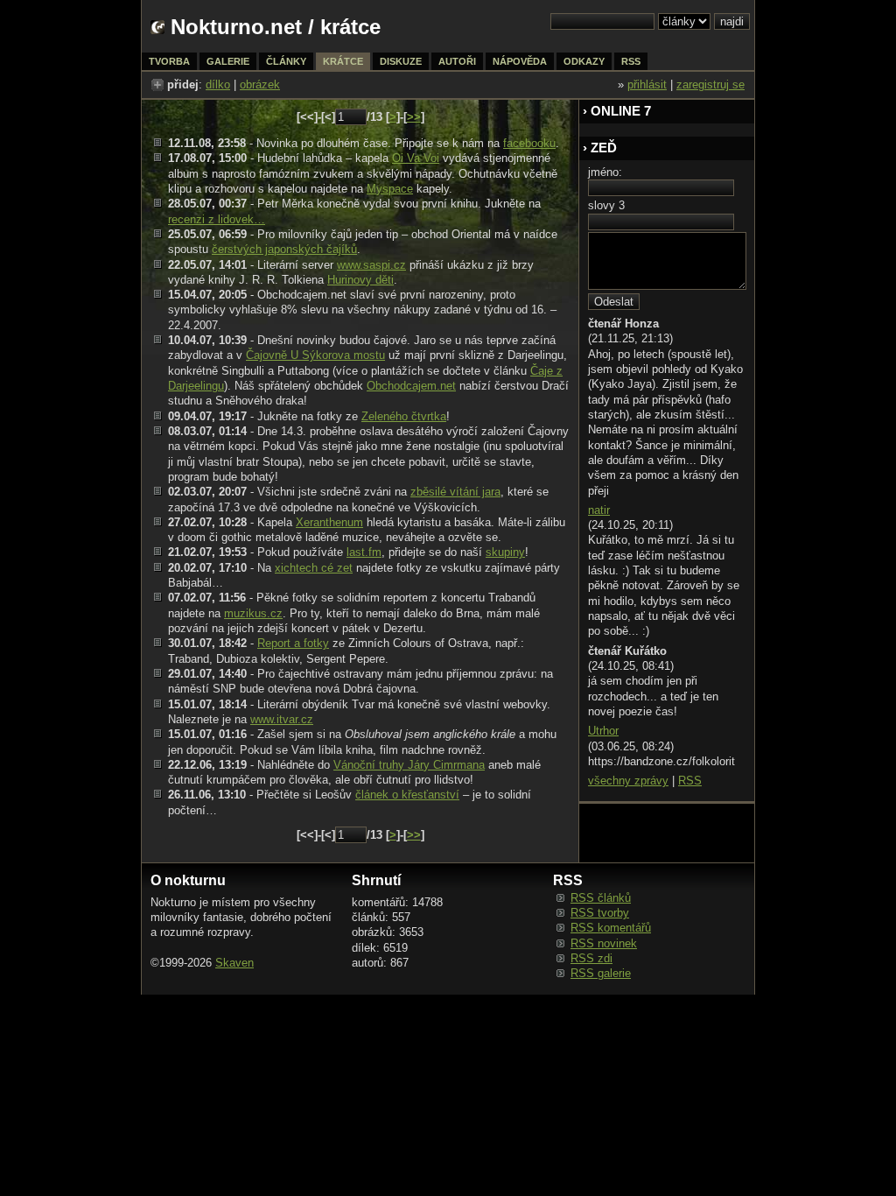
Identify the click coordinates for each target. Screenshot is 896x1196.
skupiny (505, 552)
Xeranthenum (329, 522)
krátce (343, 61)
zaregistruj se (710, 84)
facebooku (529, 143)
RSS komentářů (610, 927)
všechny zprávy (628, 780)
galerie (227, 61)
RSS (690, 780)
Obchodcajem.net (411, 385)
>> (414, 116)
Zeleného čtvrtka (403, 416)
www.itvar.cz (281, 719)
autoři (457, 61)
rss (630, 61)
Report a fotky (293, 643)
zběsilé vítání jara (455, 491)
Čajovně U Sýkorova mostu (315, 355)
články (286, 61)
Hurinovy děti (360, 279)
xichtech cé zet (314, 567)
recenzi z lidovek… (216, 219)
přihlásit (647, 84)
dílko (218, 84)
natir (599, 510)
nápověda (520, 61)
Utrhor (603, 730)
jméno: (605, 172)
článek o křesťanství (407, 794)
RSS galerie (600, 973)
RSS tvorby (599, 912)
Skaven (234, 962)
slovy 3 (606, 205)
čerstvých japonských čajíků (284, 249)
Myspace (390, 188)
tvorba (169, 61)
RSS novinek (603, 943)
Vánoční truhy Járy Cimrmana (409, 764)
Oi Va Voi (415, 158)
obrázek (260, 84)
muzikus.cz (253, 613)
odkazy (584, 61)
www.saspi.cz (371, 264)
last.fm (364, 552)
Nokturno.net (236, 27)
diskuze (401, 61)
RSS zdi (591, 958)
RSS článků (600, 897)
